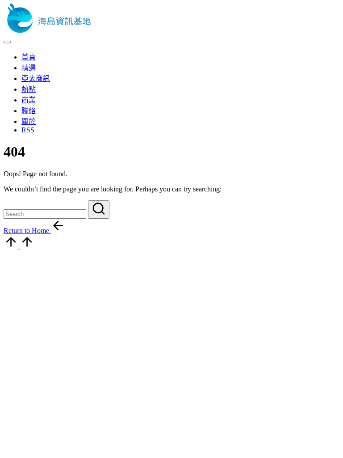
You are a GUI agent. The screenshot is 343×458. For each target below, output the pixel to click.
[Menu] (7, 42)
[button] (98, 209)
